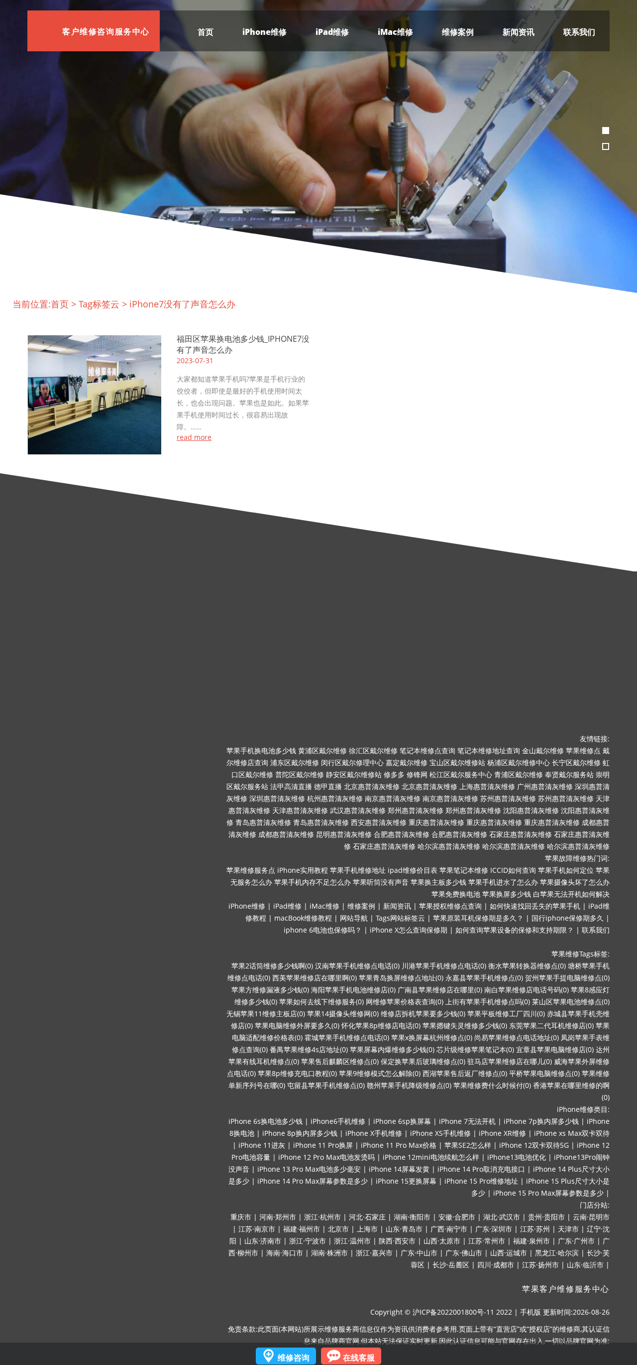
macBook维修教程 (303, 918)
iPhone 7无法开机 (467, 1121)
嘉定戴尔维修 (406, 762)
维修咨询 (294, 1357)
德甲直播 (328, 786)
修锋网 (417, 774)
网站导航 (354, 918)
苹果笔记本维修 (463, 870)
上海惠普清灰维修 (487, 786)
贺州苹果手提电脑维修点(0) (567, 977)
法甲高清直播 (291, 786)
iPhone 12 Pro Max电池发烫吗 (326, 1157)
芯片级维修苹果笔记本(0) (475, 1049)
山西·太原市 (442, 1240)
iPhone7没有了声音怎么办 (182, 304)
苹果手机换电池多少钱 (261, 750)
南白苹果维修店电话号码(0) (526, 989)
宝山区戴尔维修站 (457, 762)
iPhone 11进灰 (261, 1145)
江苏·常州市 (486, 1240)
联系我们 (579, 31)
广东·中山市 (419, 1252)
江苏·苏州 (535, 1228)
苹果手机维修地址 (358, 870)
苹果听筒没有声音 (381, 882)
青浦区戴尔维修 (518, 774)
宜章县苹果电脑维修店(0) (555, 1049)
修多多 (394, 774)
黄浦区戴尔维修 (322, 750)
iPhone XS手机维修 (440, 1133)
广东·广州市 (576, 1240)
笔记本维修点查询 (427, 750)
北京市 (338, 1228)
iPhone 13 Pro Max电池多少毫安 (309, 1169)
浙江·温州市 (352, 1240)
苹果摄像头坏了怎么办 (575, 882)
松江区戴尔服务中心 (460, 774)
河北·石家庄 (367, 1217)
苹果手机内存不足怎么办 (312, 882)
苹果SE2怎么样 (467, 1145)
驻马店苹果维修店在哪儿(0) (509, 1061)
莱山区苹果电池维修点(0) (571, 1001)
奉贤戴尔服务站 (569, 774)
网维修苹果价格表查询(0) (404, 1001)
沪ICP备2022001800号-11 (453, 1312)
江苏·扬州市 (540, 1264)
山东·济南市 (262, 1240)
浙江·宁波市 (307, 1240)
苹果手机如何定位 (566, 870)
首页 (205, 31)
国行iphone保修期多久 (567, 918)
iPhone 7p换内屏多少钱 (541, 1121)
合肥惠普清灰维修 (401, 834)
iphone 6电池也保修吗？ (323, 930)
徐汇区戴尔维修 (373, 750)
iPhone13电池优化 (516, 1157)
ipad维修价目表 (412, 870)
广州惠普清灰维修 (545, 786)
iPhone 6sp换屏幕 (402, 1121)
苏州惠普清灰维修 (508, 798)
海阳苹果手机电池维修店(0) (353, 989)
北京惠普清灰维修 (372, 786)
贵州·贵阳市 (546, 1217)
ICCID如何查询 (513, 870)
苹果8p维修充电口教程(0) (297, 1073)
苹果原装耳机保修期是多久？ (478, 918)
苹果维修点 (583, 750)
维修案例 (458, 31)
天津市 (568, 1228)
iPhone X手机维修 (373, 1133)
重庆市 (240, 1217)
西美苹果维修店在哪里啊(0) (314, 977)
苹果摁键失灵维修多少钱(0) (465, 1025)
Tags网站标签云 (400, 918)
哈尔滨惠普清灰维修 (449, 846)
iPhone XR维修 (502, 1133)
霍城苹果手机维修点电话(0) (347, 1037)
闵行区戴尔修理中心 (352, 762)
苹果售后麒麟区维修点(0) (340, 1061)
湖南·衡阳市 (412, 1217)
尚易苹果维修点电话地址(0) (516, 1037)
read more (194, 437)
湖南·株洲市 (329, 1252)
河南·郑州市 (277, 1217)
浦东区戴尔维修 (294, 762)
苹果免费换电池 (455, 894)
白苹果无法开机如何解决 (571, 894)
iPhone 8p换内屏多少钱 (299, 1133)
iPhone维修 (264, 31)
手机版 (530, 1312)
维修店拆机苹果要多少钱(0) (423, 1013)
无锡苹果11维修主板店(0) (265, 1013)
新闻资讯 (518, 31)
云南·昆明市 (591, 1217)
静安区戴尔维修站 (354, 774)
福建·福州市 (301, 1228)
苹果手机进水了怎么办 (503, 882)
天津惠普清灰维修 (300, 810)
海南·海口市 (284, 1252)
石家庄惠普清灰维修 (520, 834)
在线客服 (359, 1357)
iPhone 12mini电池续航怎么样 (431, 1157)
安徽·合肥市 (456, 1217)
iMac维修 (395, 31)
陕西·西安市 (397, 1240)
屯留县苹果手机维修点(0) (326, 1085)
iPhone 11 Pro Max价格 (398, 1145)
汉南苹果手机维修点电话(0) (357, 965)
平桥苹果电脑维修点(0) (544, 1073)
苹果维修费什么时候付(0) (492, 1085)
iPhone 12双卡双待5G (534, 1145)
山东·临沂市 (585, 1264)
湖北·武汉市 (501, 1217)
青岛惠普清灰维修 (263, 822)
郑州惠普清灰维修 (415, 810)
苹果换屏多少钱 (506, 894)
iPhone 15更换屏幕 (406, 1181)
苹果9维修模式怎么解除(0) (380, 1073)
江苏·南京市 (256, 1228)
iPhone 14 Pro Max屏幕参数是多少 (312, 1181)
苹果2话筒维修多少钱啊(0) (272, 965)
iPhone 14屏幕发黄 (399, 1169)
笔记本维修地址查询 (488, 750)
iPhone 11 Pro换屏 (323, 1145)
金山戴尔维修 (543, 750)
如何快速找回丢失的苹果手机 (535, 906)
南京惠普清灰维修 (393, 798)
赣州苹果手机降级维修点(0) (409, 1085)
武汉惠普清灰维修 (358, 810)
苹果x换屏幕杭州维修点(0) (431, 1037)
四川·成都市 (495, 1264)
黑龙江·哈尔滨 (557, 1252)
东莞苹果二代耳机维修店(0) (551, 1025)
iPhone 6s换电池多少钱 (265, 1121)
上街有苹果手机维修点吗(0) (487, 1001)
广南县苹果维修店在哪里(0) (440, 989)
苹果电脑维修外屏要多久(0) (297, 1025)
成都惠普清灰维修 (286, 834)
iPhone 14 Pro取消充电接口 (481, 1169)
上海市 (367, 1228)
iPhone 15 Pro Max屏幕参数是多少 (548, 1193)
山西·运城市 (508, 1252)
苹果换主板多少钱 (438, 882)
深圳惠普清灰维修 (277, 798)
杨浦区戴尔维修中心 (518, 762)
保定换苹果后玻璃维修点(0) (423, 1061)
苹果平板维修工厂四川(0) (506, 1013)
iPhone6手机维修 (338, 1121)
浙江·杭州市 (322, 1217)
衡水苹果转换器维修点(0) (527, 965)
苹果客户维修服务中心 (566, 1289)
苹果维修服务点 (250, 870)
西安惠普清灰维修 (379, 822)
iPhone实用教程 (302, 870)
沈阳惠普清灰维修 (531, 810)
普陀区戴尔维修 (299, 774)
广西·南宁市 (448, 1228)
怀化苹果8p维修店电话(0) (381, 1025)
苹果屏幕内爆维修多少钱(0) (392, 1049)
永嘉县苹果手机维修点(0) (484, 977)
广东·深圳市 (493, 1228)
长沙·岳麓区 (450, 1264)
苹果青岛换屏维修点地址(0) (401, 977)
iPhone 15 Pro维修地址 (481, 1181)
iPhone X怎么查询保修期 (408, 930)
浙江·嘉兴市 (374, 1252)
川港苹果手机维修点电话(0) (444, 965)
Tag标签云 (99, 304)
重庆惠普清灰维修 (436, 822)
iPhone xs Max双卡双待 (572, 1133)
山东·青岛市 (404, 1228)
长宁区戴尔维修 (576, 762)
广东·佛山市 (463, 1252)
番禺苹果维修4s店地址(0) (309, 1049)
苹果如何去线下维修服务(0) (321, 1001)
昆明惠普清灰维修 (344, 834)
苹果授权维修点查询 (450, 906)
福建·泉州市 (531, 1240)
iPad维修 (332, 31)
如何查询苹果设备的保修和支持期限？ (514, 930)
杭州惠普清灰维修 (335, 798)
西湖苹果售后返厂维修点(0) (465, 1073)
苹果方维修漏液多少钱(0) (270, 989)
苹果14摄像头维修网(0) (343, 1013)
